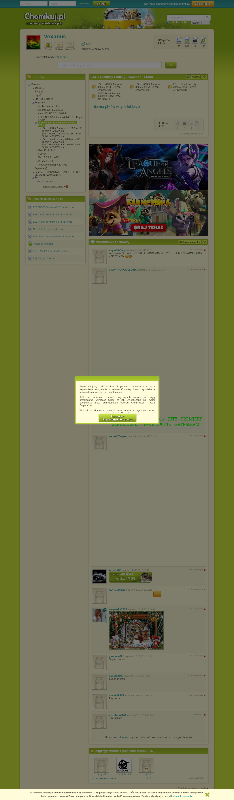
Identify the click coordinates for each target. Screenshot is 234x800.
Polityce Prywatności (182, 796)
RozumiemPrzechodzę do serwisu (118, 418)
